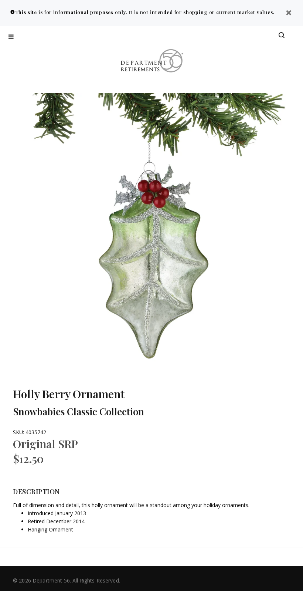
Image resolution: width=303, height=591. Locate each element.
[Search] (281, 35)
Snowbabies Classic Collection (78, 411)
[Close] (288, 13)
